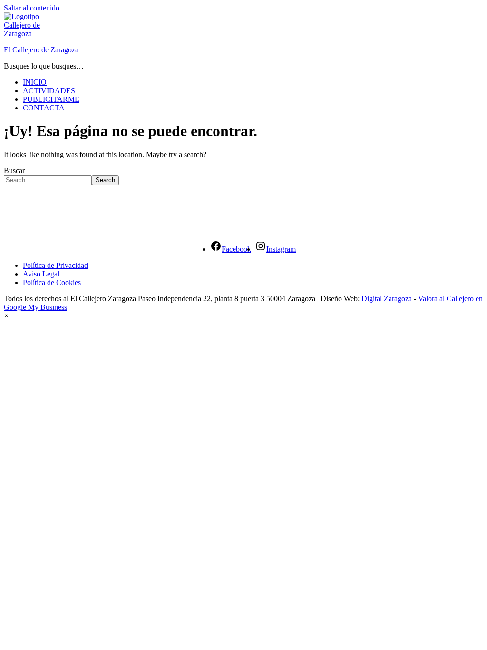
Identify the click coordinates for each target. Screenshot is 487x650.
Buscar (14, 171)
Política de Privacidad (55, 265)
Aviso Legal (41, 274)
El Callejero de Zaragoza (41, 50)
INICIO (35, 82)
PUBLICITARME (51, 99)
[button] (6, 316)
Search (105, 180)
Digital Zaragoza (386, 299)
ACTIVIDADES (49, 91)
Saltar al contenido (31, 8)
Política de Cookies (52, 282)
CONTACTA (44, 108)
